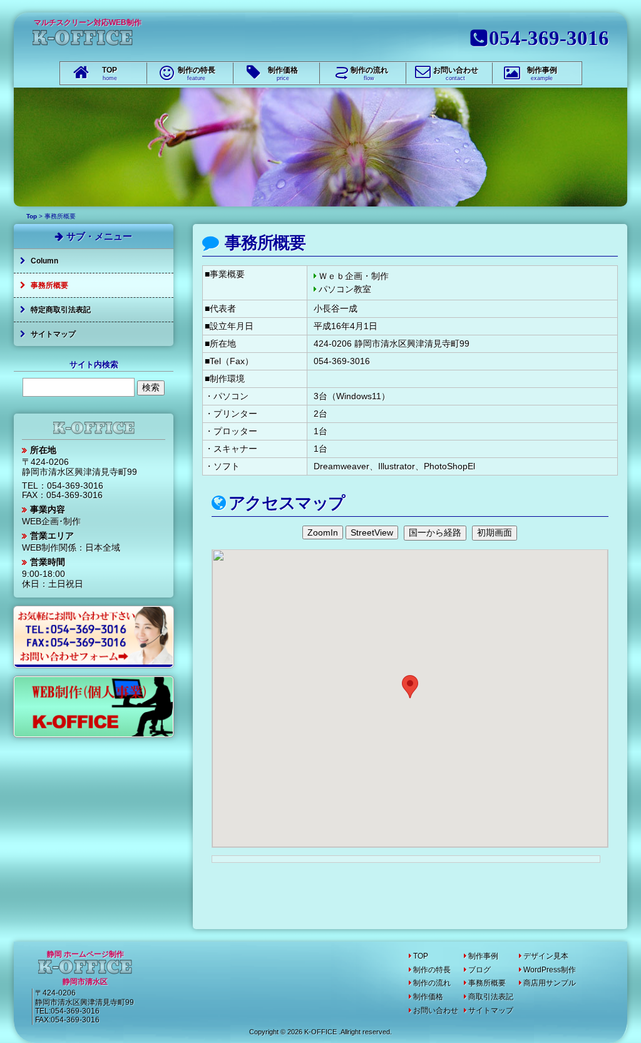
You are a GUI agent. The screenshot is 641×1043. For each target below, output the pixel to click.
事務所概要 (263, 242)
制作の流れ (369, 73)
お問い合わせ (455, 73)
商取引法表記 (490, 996)
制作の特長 (196, 73)
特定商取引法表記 (61, 309)
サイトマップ (53, 334)
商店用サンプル (549, 983)
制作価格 (283, 73)
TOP (109, 73)
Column (44, 261)
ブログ (479, 969)
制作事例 (542, 73)
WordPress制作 (549, 969)
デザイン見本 (545, 956)
